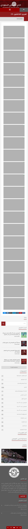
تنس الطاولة (24, 418)
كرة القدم (24, 425)
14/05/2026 (17, 344)
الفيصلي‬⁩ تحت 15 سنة (22, 402)
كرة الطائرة (24, 422)
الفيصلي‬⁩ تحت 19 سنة (22, 410)
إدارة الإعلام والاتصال (22, 383)
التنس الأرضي (23, 395)
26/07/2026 (17, 336)
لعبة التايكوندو (23, 429)
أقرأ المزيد (22, 496)
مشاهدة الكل (14, 367)
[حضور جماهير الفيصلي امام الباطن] (14, 456)
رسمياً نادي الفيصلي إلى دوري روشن (11, 342)
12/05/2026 (17, 353)
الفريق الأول (24, 398)
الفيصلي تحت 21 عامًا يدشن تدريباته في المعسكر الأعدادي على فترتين (16, 506)
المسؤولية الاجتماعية (22, 414)
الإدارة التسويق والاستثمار (21, 391)
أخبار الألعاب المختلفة (22, 375)
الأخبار (25, 387)
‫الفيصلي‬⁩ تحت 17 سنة (22, 406)
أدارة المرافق (24, 379)
